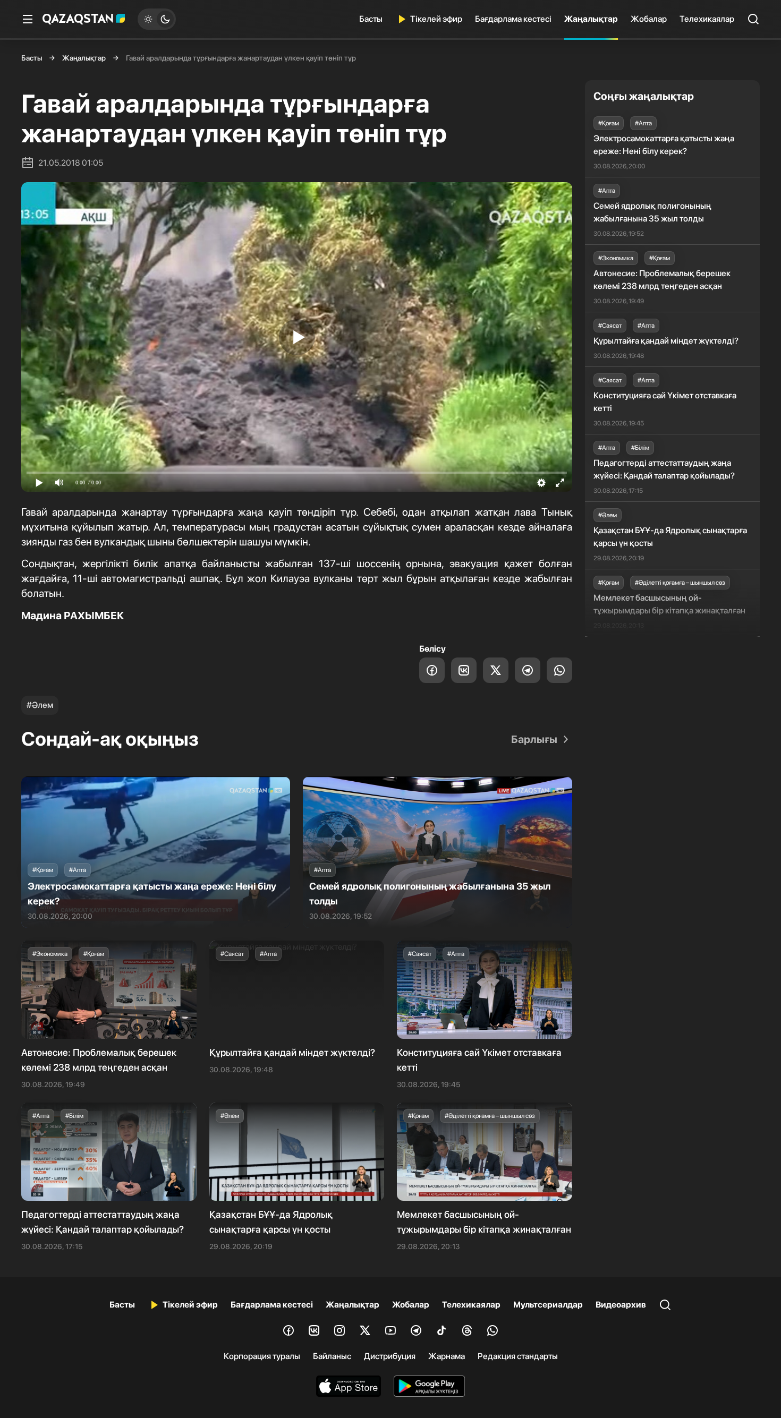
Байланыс (332, 1356)
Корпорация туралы (262, 1356)
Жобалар (649, 19)
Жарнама (446, 1356)
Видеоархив (621, 1305)
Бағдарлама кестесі (513, 19)
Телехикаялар (707, 19)
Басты (371, 19)
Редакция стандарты (518, 1356)
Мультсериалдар (548, 1305)
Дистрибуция (389, 1356)
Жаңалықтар (591, 19)
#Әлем (40, 705)
